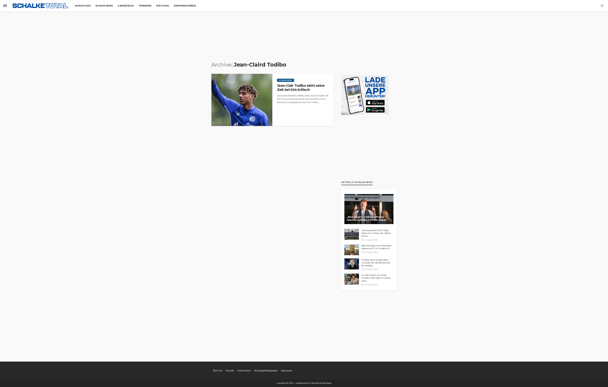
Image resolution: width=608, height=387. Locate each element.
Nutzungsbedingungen (266, 370)
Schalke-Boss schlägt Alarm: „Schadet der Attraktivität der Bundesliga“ (375, 263)
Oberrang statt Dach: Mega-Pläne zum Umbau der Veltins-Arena (376, 233)
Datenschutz (244, 370)
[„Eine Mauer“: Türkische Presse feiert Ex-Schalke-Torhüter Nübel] (368, 209)
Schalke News (104, 5)
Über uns (217, 370)
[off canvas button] (5, 5)
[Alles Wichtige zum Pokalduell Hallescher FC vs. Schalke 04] (351, 249)
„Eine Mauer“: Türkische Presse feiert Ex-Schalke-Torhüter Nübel (366, 219)
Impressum (286, 370)
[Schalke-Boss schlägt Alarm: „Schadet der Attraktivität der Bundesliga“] (351, 263)
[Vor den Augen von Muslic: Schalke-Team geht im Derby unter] (351, 279)
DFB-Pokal (162, 5)
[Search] (602, 6)
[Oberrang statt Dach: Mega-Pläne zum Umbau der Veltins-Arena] (351, 234)
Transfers (145, 5)
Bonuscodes (83, 5)
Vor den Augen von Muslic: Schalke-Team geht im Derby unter (375, 278)
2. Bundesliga (125, 5)
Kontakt (230, 370)
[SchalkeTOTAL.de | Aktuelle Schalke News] (40, 5)
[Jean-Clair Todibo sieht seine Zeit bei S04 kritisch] (241, 100)
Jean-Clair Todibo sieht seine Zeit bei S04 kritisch (301, 88)
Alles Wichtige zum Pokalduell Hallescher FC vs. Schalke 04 (376, 247)
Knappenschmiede (185, 5)
